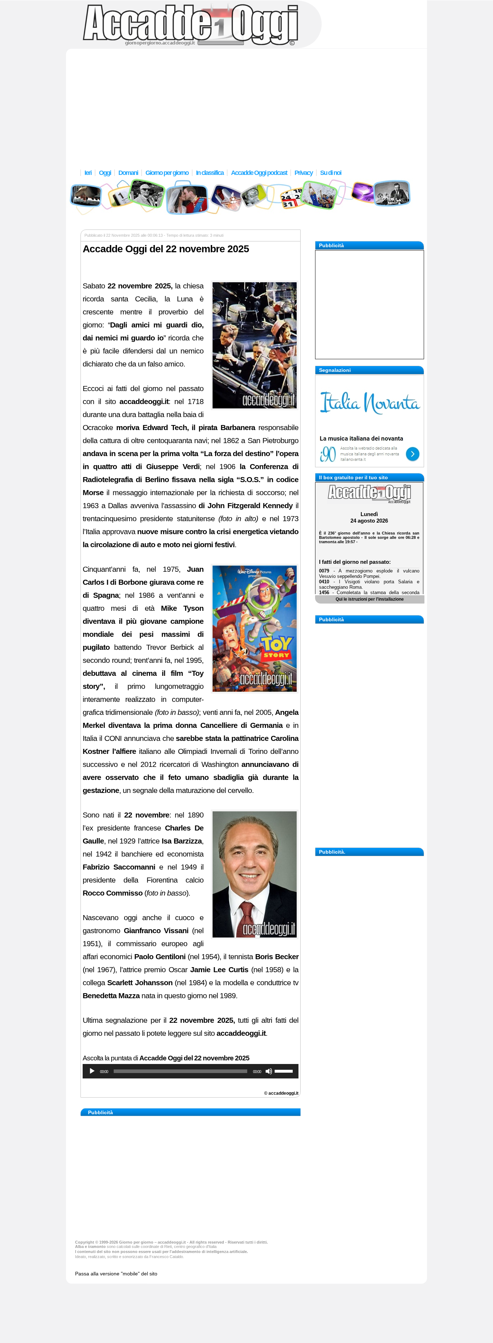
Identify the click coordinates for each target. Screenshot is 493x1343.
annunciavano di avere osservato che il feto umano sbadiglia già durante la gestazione (190, 777)
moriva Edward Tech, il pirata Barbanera (185, 427)
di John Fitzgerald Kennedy (245, 505)
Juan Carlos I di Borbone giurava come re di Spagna (143, 582)
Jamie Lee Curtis (219, 969)
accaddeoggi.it (144, 401)
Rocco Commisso (113, 893)
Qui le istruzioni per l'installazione (370, 599)
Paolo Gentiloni (160, 956)
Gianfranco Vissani (156, 930)
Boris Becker (276, 956)
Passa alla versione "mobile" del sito (116, 1274)
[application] (190, 1071)
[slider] (285, 1070)
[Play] (92, 1071)
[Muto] (268, 1071)
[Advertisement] (246, 107)
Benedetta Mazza (111, 995)
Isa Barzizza (182, 841)
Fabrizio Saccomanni (119, 867)
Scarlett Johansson (139, 982)
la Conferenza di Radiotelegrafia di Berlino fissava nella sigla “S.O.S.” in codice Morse (190, 479)
